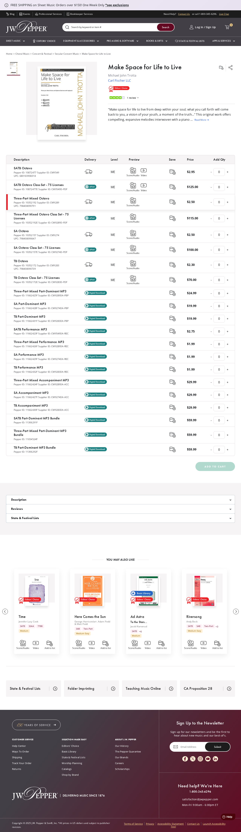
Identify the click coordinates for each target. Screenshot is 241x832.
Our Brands (121, 757)
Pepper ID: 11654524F (25, 439)
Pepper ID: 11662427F (25, 397)
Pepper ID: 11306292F (25, 451)
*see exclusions (117, 5)
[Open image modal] (61, 104)
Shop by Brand (70, 774)
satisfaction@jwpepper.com (200, 799)
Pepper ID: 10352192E (26, 222)
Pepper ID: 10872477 (25, 172)
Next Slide (236, 611)
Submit (217, 746)
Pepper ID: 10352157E (26, 252)
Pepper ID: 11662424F (25, 384)
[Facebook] (185, 759)
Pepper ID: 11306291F (25, 422)
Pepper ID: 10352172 (25, 265)
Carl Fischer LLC (119, 80)
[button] (15, 41)
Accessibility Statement (170, 823)
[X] (192, 759)
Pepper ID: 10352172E (26, 282)
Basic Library (69, 751)
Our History (122, 746)
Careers (119, 763)
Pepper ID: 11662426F (25, 346)
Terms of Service (133, 823)
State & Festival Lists (73, 757)
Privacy (150, 823)
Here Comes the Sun (90, 616)
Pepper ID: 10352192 (25, 202)
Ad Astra (137, 616)
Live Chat (224, 14)
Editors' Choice (70, 746)
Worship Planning (72, 763)
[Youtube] (207, 759)
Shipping (17, 757)
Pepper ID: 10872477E (26, 189)
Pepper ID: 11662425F (25, 295)
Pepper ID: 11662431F (25, 321)
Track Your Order (22, 763)
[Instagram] (200, 759)
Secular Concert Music (67, 53)
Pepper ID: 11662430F (25, 409)
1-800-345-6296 (200, 791)
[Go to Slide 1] (13, 68)
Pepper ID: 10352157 (25, 235)
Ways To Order (20, 751)
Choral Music (22, 53)
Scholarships (122, 769)
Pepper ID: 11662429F (25, 359)
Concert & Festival (42, 53)
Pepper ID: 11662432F (25, 371)
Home (9, 53)
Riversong (194, 616)
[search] (67, 27)
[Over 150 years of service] (36, 725)
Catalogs (67, 769)
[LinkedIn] (215, 759)
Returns (16, 769)
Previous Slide (5, 611)
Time (22, 616)
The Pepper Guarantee (128, 751)
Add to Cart (215, 466)
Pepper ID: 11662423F (25, 333)
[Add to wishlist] (221, 68)
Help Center (19, 746)
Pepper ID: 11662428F (25, 308)
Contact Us (184, 14)
